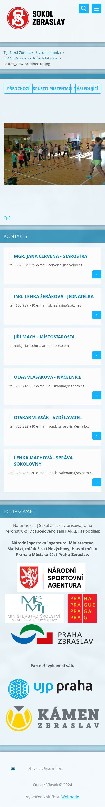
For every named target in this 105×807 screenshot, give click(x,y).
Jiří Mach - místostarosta (44, 337)
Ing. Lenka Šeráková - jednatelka (54, 296)
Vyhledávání (84, 8)
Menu (96, 8)
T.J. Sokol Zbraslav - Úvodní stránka (32, 52)
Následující (86, 88)
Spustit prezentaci (52, 88)
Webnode (70, 796)
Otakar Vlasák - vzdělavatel (48, 417)
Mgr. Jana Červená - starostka (50, 256)
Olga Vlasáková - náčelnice (47, 377)
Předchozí (18, 88)
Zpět (8, 217)
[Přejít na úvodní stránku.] (52, 18)
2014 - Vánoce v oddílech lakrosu (30, 58)
